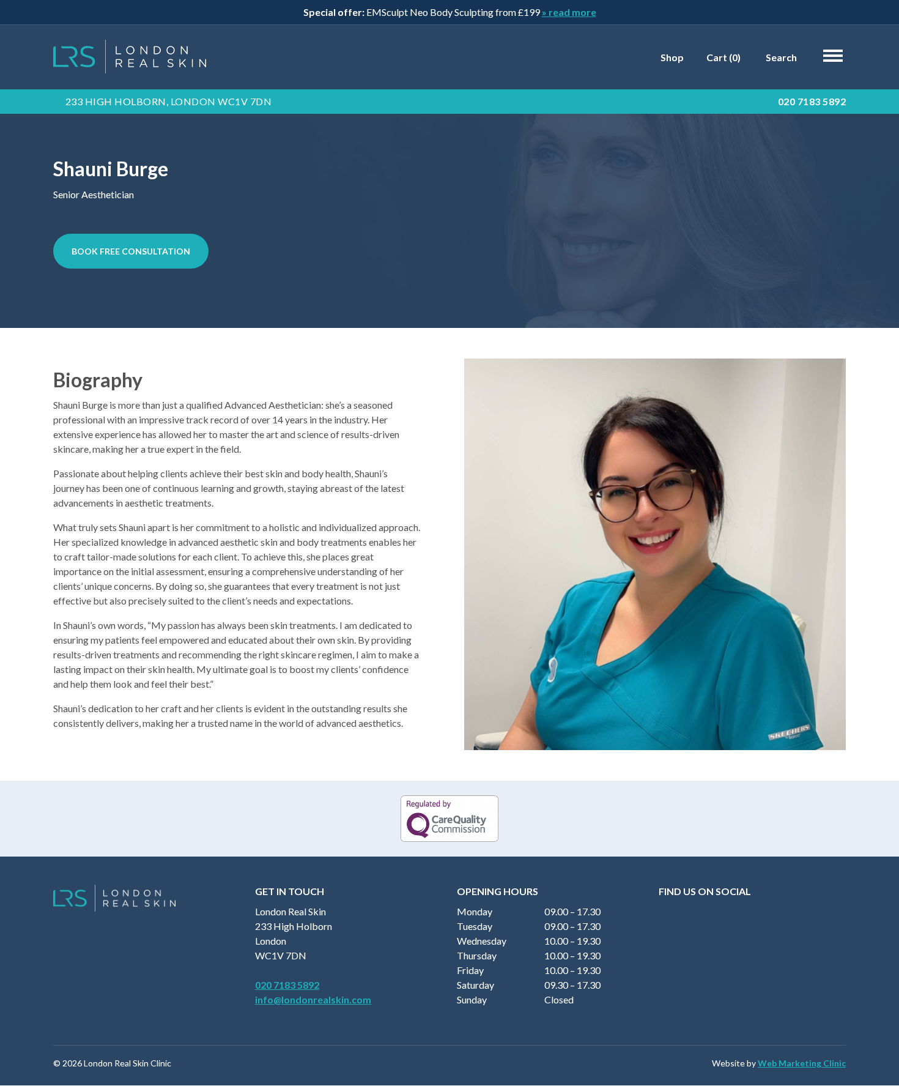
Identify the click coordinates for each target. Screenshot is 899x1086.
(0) (723, 57)
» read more (569, 12)
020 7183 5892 (812, 101)
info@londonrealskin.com (313, 999)
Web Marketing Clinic (802, 1063)
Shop (671, 57)
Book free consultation (131, 251)
